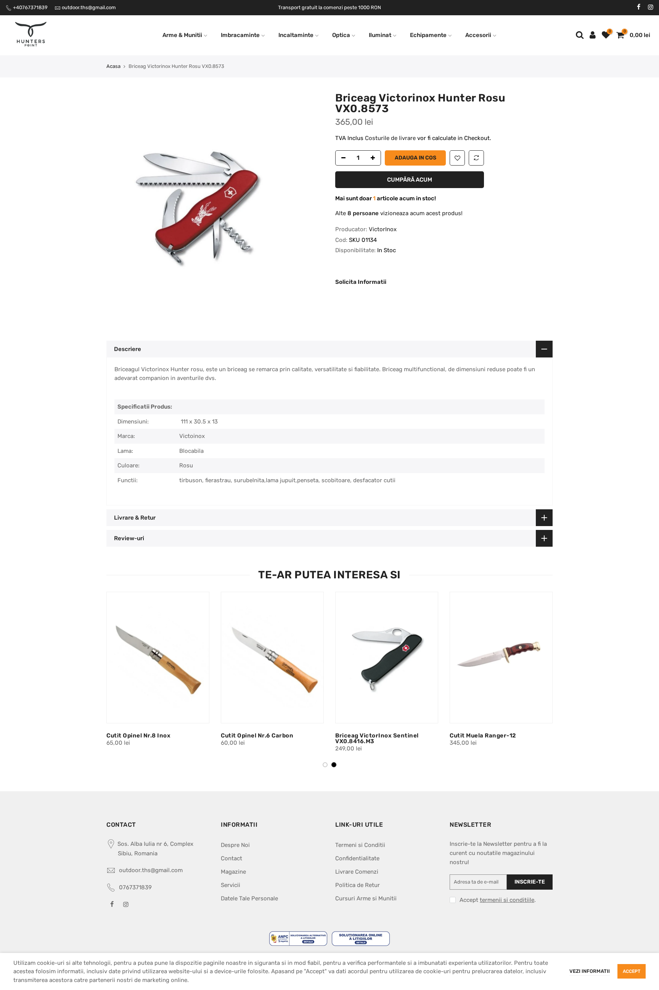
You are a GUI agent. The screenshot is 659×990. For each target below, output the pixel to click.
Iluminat (380, 35)
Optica (341, 35)
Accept (631, 971)
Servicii (230, 885)
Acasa (113, 66)
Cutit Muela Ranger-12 (255, 735)
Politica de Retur (357, 885)
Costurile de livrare (391, 138)
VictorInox (383, 229)
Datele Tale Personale (249, 898)
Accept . (498, 900)
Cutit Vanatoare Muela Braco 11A (499, 735)
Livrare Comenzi (356, 871)
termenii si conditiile (507, 900)
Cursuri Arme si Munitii (366, 898)
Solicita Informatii (360, 281)
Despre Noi (235, 845)
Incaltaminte (295, 35)
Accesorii (478, 35)
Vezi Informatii (589, 971)
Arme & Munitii (182, 35)
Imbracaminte (240, 35)
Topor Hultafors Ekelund (372, 735)
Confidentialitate (357, 858)
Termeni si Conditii (360, 845)
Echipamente (428, 35)
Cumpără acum (409, 179)
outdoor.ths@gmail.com (89, 7)
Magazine (233, 871)
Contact (231, 858)
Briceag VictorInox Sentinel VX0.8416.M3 (149, 738)
